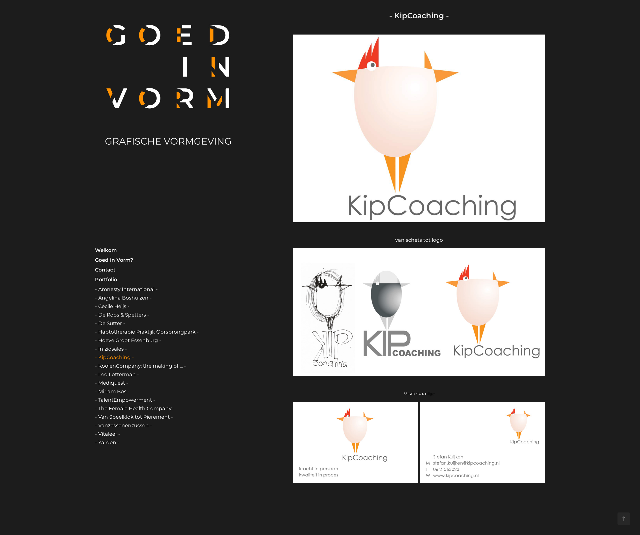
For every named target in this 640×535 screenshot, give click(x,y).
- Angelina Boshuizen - (123, 298)
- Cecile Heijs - (112, 307)
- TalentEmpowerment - (125, 400)
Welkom (106, 250)
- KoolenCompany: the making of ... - (140, 366)
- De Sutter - (110, 324)
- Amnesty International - (126, 290)
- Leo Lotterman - (117, 375)
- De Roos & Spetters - (122, 315)
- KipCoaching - (114, 358)
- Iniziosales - (111, 349)
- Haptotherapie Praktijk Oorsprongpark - (147, 332)
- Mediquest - (111, 383)
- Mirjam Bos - (112, 392)
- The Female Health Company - (135, 409)
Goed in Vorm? (114, 260)
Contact (105, 270)
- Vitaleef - (107, 434)
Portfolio (106, 280)
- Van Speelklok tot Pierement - (134, 417)
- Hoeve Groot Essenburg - (128, 341)
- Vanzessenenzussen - (123, 426)
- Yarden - (107, 443)
